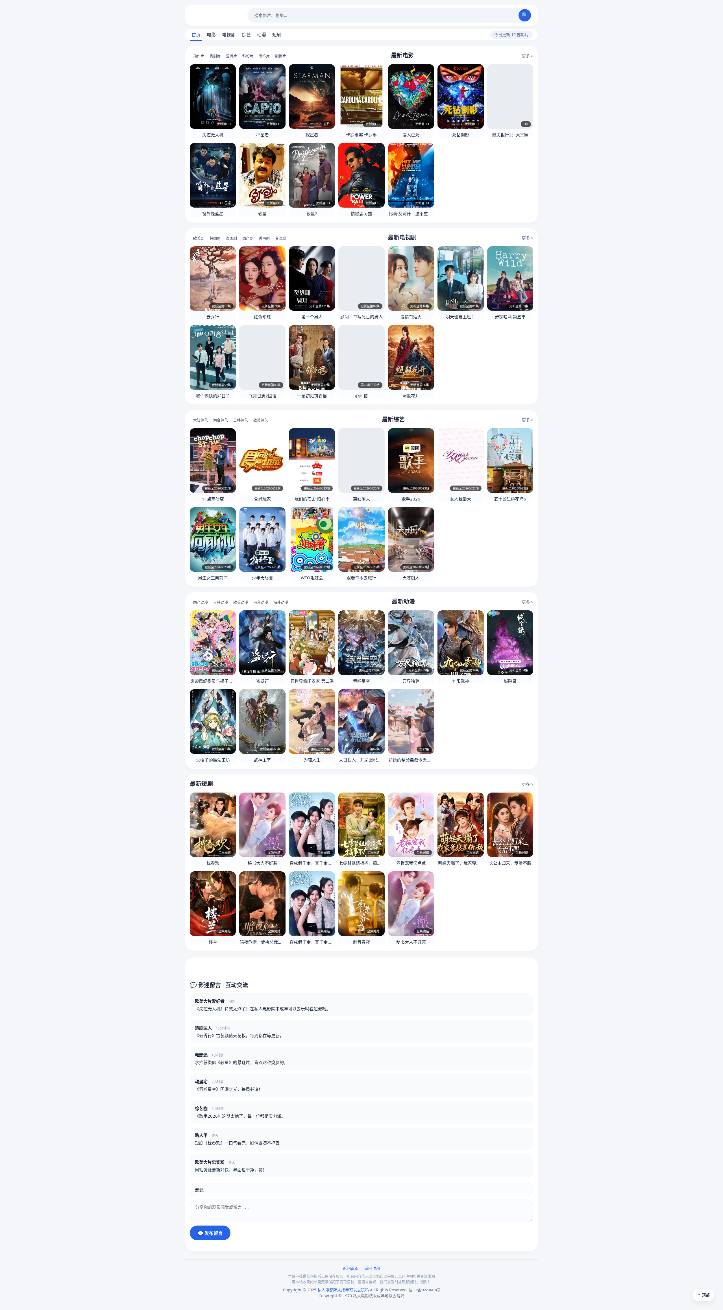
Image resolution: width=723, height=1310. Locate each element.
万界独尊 (410, 681)
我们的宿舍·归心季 (312, 499)
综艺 (246, 35)
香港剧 (264, 238)
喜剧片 (215, 55)
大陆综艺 (200, 420)
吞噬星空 (361, 681)
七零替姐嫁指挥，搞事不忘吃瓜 (368, 863)
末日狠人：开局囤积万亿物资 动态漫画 (375, 760)
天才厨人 (410, 577)
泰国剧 (231, 238)
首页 (196, 35)
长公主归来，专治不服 (510, 863)
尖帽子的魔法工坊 (213, 760)
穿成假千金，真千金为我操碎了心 (321, 863)
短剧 (276, 35)
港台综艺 (220, 420)
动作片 (198, 55)
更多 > (527, 55)
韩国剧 (215, 238)
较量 (262, 213)
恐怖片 (264, 55)
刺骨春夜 (361, 942)
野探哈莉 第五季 (510, 316)
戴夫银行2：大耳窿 (510, 135)
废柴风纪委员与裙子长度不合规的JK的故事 (230, 681)
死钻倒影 (460, 135)
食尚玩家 (262, 499)
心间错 (361, 396)
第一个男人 (312, 316)
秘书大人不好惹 (262, 863)
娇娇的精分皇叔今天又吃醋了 (416, 760)
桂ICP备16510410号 (424, 1290)
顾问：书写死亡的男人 (361, 316)
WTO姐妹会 (312, 577)
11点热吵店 (213, 499)
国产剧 (247, 238)
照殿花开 (410, 396)
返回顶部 (372, 1268)
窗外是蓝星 (212, 213)
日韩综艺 (240, 420)
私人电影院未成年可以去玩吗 (216, 15)
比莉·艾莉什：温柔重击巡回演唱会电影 (425, 213)
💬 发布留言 (210, 1233)
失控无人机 (212, 135)
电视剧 (229, 35)
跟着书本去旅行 (361, 577)
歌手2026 (411, 499)
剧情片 (280, 55)
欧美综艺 (260, 420)
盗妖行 (262, 681)
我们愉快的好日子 (213, 396)
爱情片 (231, 55)
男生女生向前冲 (213, 577)
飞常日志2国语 (262, 396)
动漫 (261, 35)
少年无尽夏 (262, 577)
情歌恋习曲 (361, 213)
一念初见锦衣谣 (312, 396)
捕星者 (262, 135)
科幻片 (247, 55)
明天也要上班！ (460, 316)
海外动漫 (280, 602)
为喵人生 (312, 760)
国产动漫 (200, 602)
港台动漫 (260, 602)
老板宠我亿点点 (411, 863)
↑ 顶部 (703, 1295)
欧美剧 (198, 238)
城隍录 (510, 681)
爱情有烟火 (411, 316)
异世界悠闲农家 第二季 (312, 681)
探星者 (312, 135)
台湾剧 (280, 238)
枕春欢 (212, 863)
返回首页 (351, 1268)
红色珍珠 (262, 316)
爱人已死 (410, 135)
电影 (211, 35)
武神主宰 (262, 760)
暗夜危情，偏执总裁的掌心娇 (267, 942)
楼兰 (213, 942)
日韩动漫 (220, 602)
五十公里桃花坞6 (510, 499)
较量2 (311, 213)
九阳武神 (460, 681)
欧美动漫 (240, 602)
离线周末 (361, 499)
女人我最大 (460, 499)
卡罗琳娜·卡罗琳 (361, 135)
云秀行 (212, 316)
